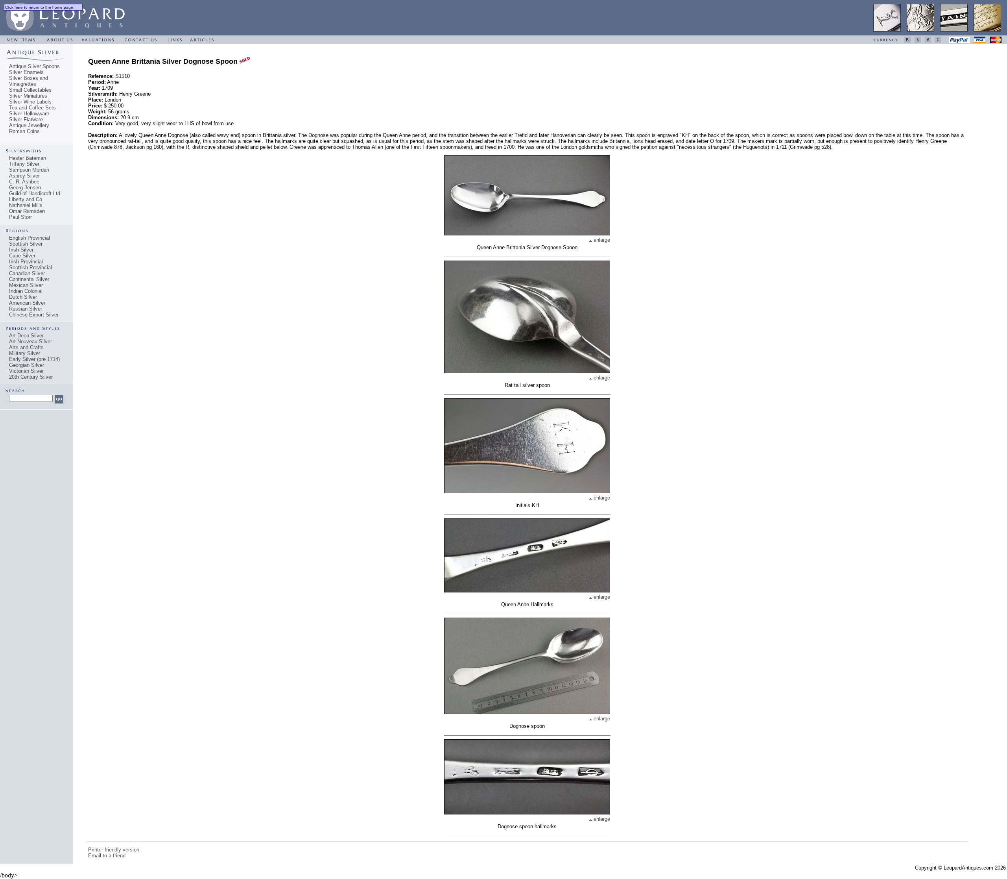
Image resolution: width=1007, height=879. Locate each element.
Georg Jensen (25, 188)
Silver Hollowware (29, 114)
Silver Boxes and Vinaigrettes (28, 81)
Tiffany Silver (24, 164)
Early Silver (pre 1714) (34, 359)
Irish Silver (21, 250)
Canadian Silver (27, 273)
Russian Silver (25, 309)
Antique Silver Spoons (34, 66)
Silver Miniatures (28, 96)
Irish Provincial (26, 262)
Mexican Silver (26, 285)
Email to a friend (106, 856)
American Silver (27, 303)
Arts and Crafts (26, 347)
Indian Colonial (25, 291)
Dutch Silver (23, 297)
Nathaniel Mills (25, 205)
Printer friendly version (113, 850)
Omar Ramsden (27, 211)
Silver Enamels (26, 72)
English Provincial (29, 238)
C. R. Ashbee (24, 182)
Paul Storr (20, 217)
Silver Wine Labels (30, 102)
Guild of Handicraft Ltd (34, 193)
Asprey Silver (24, 176)
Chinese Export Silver (34, 315)
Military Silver (24, 353)
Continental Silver (29, 279)
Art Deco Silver (26, 336)
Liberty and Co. (26, 199)
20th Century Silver (31, 377)
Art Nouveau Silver (30, 341)
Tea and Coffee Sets (32, 108)
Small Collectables (30, 90)
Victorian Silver (26, 371)
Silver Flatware (26, 119)
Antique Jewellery (29, 125)
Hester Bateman (27, 158)
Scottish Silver (25, 244)
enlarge (601, 240)
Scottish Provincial (30, 267)
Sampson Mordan (29, 170)
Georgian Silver (26, 365)
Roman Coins (24, 131)
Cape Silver (22, 256)
